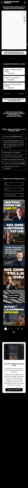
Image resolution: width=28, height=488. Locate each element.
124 (22, 329)
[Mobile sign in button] (25, 2)
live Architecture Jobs (13, 140)
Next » (14, 332)
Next (20, 93)
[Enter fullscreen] (24, 18)
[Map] (14, 30)
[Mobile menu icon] (2, 2)
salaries (22, 163)
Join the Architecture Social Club (14, 364)
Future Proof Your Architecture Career (14, 315)
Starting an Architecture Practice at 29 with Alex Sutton (14, 210)
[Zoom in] (24, 12)
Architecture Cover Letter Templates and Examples (14, 296)
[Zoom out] (24, 15)
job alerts (12, 146)
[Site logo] (12, 2)
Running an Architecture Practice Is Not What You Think (14, 278)
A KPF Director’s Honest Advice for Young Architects (14, 255)
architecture (15, 136)
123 (18, 329)
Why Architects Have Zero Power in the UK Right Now (14, 233)
